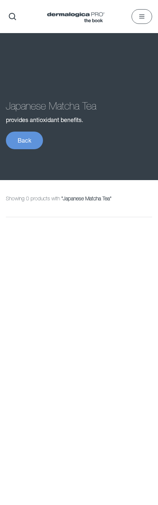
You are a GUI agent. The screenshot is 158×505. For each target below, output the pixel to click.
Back (24, 140)
